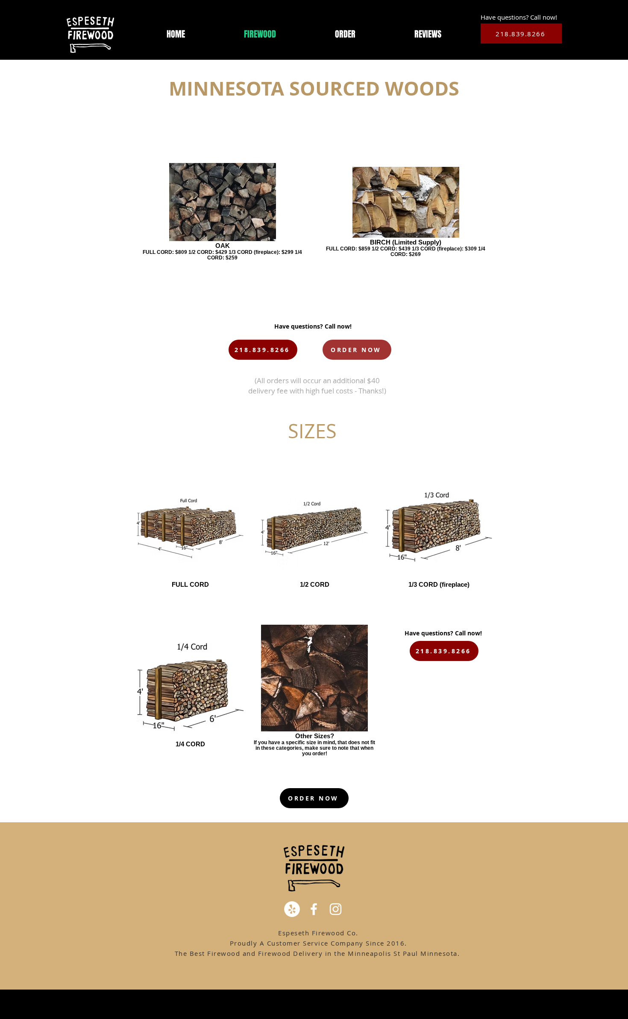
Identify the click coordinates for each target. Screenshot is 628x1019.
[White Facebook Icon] (314, 909)
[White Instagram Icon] (335, 909)
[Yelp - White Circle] (292, 909)
